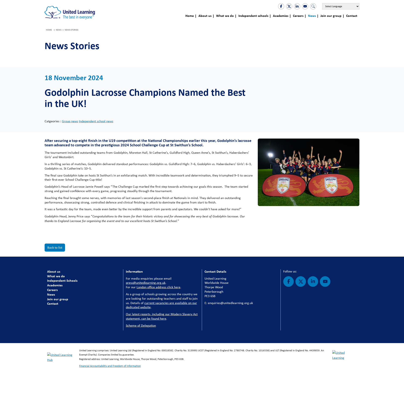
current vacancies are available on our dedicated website (161, 305)
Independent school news (96, 121)
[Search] (313, 6)
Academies (280, 15)
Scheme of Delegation (141, 325)
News (312, 15)
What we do (225, 15)
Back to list (54, 247)
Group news (70, 121)
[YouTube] (305, 6)
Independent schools (253, 15)
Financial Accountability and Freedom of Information (110, 366)
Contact (351, 15)
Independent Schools (62, 280)
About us (204, 15)
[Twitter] (289, 6)
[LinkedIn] (297, 6)
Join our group (331, 15)
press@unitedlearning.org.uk (145, 282)
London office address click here (158, 287)
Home (189, 15)
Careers (298, 15)
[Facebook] (281, 6)
